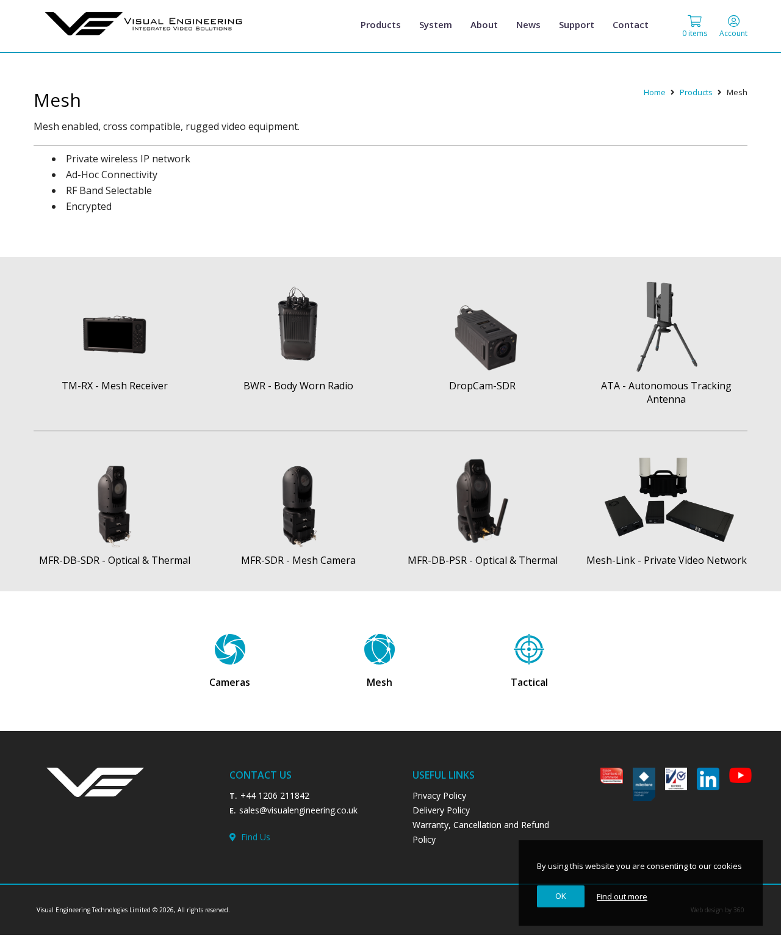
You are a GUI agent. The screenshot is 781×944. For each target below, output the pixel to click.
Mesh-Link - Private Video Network (666, 560)
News (528, 24)
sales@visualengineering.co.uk (298, 810)
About (484, 24)
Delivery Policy (441, 810)
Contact (631, 24)
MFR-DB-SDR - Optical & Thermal (114, 560)
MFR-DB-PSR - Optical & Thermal (483, 560)
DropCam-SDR (482, 385)
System (435, 24)
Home (655, 92)
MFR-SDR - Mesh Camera (298, 560)
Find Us (253, 837)
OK (560, 895)
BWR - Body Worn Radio (298, 385)
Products (381, 24)
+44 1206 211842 (274, 795)
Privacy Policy (439, 795)
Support (576, 24)
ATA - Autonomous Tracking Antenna (666, 392)
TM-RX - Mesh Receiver (115, 385)
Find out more (622, 896)
